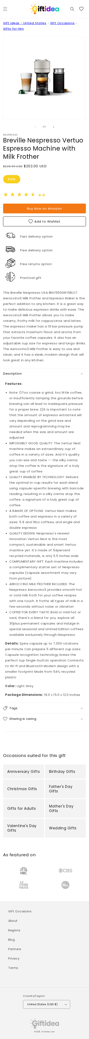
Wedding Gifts (63, 828)
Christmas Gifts (22, 789)
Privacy (13, 958)
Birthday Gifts (62, 771)
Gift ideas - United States (24, 23)
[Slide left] (35, 127)
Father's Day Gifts (60, 788)
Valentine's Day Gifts (22, 828)
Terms (13, 968)
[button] (5, 9)
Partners (14, 949)
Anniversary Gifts (23, 771)
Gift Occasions (62, 23)
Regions (14, 930)
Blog (11, 940)
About (13, 921)
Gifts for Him (13, 28)
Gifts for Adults (21, 808)
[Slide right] (53, 127)
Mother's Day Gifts (61, 808)
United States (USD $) (42, 1004)
